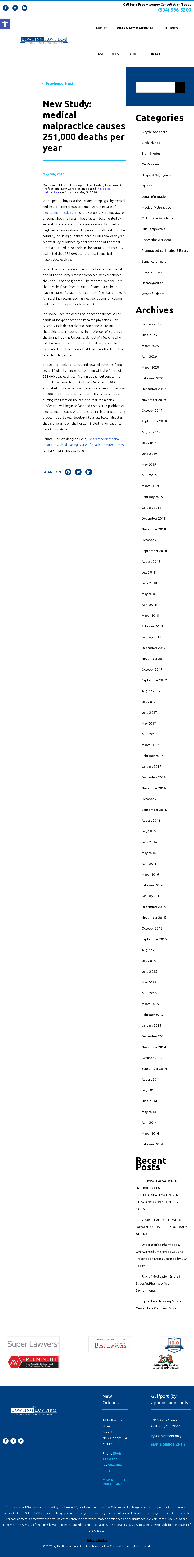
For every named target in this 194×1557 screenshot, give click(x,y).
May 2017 (149, 723)
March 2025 (150, 346)
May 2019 (149, 464)
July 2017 (149, 702)
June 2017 (149, 712)
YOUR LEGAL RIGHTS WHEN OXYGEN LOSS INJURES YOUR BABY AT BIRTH (161, 1227)
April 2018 (149, 604)
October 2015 (152, 928)
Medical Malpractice (156, 207)
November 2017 (154, 658)
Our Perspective (154, 229)
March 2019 (150, 486)
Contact (155, 54)
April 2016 (149, 863)
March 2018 (150, 615)
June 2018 (149, 583)
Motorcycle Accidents (157, 218)
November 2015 (154, 917)
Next (69, 83)
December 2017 (154, 648)
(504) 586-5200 (174, 9)
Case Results (107, 54)
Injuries (170, 28)
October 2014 (152, 1058)
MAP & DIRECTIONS (167, 1444)
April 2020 (149, 356)
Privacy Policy (97, 1540)
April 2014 (149, 1122)
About (101, 28)
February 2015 (152, 1014)
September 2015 (154, 939)
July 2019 (149, 443)
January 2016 (151, 896)
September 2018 (154, 551)
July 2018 (149, 572)
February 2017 (152, 755)
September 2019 (154, 421)
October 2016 (152, 799)
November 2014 (154, 1047)
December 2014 (154, 1036)
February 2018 (152, 626)
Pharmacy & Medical (135, 28)
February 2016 (152, 885)
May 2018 (149, 594)
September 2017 (154, 680)
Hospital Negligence (156, 175)
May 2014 (149, 1112)
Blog (133, 54)
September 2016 (154, 809)
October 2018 (152, 540)
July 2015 (149, 960)
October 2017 (152, 669)
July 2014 (149, 1090)
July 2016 (149, 831)
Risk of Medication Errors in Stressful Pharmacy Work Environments (159, 1283)
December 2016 (154, 777)
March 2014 (150, 1133)
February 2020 (152, 378)
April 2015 (149, 993)
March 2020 (150, 367)
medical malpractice (57, 212)
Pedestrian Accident (156, 240)
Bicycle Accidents (154, 132)
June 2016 (149, 842)
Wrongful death (153, 293)
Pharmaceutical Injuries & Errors (165, 250)
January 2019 (151, 507)
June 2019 (149, 453)
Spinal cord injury (154, 261)
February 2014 (152, 1144)
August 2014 (151, 1079)
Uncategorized (152, 283)
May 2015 (149, 982)
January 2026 (151, 324)
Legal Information (155, 196)
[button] (5, 24)
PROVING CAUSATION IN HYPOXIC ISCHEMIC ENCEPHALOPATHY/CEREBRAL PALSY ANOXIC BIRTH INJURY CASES (157, 1195)
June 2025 (149, 335)
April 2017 (149, 734)
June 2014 (149, 1101)
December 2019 (154, 389)
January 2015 (151, 1025)
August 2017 (151, 691)
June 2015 (149, 971)
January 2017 (151, 766)
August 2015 (151, 950)
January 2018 (151, 637)
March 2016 (150, 874)
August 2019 (151, 432)
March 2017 (150, 745)
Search (180, 87)
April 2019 (149, 475)
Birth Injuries (151, 142)
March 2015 (150, 1004)
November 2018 (154, 529)
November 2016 (154, 788)
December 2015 (154, 907)
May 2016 (149, 853)
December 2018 (154, 518)
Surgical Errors (152, 272)
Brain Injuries (151, 153)
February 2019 (152, 497)
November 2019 (154, 399)
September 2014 (154, 1068)
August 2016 (151, 820)
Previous (53, 83)
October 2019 (152, 410)
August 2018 (151, 561)
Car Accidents (152, 164)
